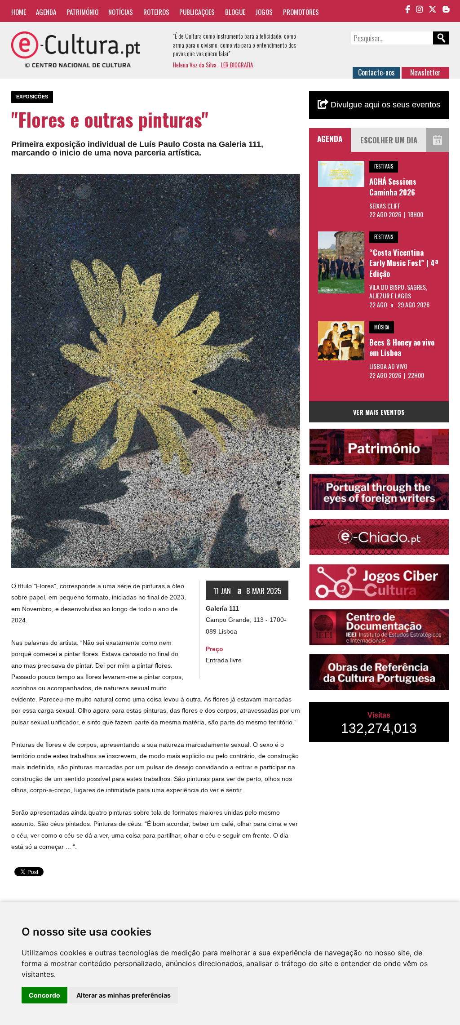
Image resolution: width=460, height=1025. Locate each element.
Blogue (235, 12)
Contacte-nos (376, 72)
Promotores (301, 12)
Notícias (120, 12)
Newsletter (425, 72)
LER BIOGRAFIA (237, 64)
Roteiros (156, 12)
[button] (292, 182)
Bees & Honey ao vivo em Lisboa (401, 348)
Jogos (264, 12)
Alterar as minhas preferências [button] (123, 995)
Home (18, 12)
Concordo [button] (44, 995)
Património (82, 12)
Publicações (197, 12)
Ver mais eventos (379, 412)
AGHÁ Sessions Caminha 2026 (392, 187)
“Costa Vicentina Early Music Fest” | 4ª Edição (403, 263)
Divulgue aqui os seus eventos (384, 104)
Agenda (46, 12)
